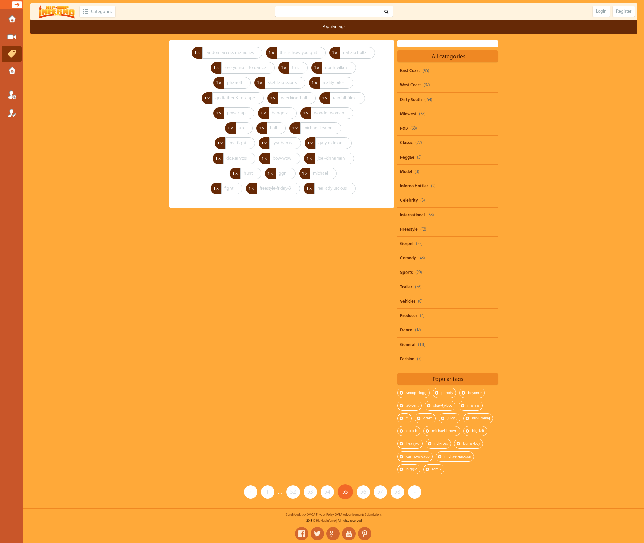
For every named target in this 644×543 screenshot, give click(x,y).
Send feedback (296, 514)
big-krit (478, 431)
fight (228, 188)
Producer (408, 315)
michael (320, 173)
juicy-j (452, 418)
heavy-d (413, 443)
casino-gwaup (418, 456)
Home (12, 19)
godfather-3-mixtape (235, 97)
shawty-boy (442, 405)
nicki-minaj (481, 418)
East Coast (410, 70)
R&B (404, 128)
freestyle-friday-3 (275, 188)
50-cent (412, 405)
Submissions (12, 71)
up (241, 127)
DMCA (311, 514)
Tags (12, 54)
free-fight (237, 142)
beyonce (475, 392)
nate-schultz (354, 52)
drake (428, 418)
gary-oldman (330, 142)
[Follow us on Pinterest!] (364, 533)
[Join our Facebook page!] (301, 533)
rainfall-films (344, 97)
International (412, 215)
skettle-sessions (282, 82)
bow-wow (282, 158)
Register (12, 113)
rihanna (473, 405)
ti (407, 418)
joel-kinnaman (331, 158)
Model (406, 171)
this (295, 67)
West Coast (410, 85)
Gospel (406, 243)
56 (363, 492)
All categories (448, 56)
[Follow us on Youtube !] (349, 533)
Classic (406, 142)
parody (447, 392)
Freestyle (409, 229)
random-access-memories (229, 52)
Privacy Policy (325, 514)
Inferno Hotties (414, 186)
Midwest (408, 114)
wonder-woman (329, 112)
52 (293, 492)
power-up (236, 112)
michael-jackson (457, 456)
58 (397, 492)
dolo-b (411, 431)
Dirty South (411, 99)
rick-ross (441, 443)
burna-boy (471, 443)
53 (310, 492)
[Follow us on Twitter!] (317, 533)
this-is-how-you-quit (298, 52)
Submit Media (12, 36)
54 (327, 492)
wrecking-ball (294, 97)
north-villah (336, 67)
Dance (406, 330)
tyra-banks (282, 142)
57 (380, 492)
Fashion (407, 359)
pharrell (234, 82)
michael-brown (444, 431)
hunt (248, 173)
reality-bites (333, 82)
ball (273, 127)
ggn (283, 173)
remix (436, 469)
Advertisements (353, 514)
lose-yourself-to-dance (245, 67)
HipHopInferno (326, 520)
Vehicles (407, 301)
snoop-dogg (416, 392)
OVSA (338, 514)
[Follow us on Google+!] (333, 533)
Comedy (408, 258)
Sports (406, 272)
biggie (411, 469)
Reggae (407, 157)
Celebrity (409, 200)
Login (12, 94)
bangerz (280, 112)
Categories (101, 11)
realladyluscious (332, 188)
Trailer (406, 287)
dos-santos (236, 158)
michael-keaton (318, 127)
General (407, 344)
